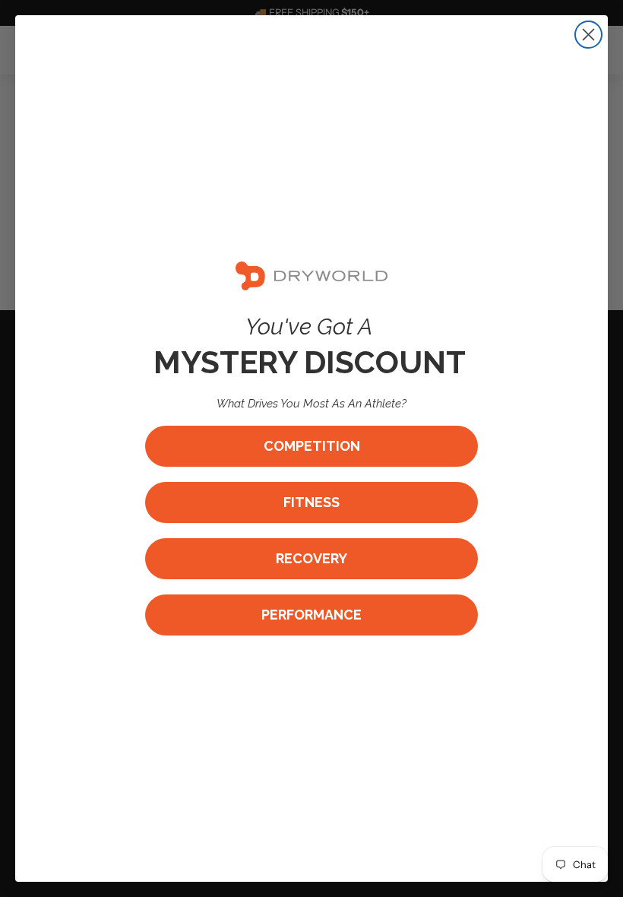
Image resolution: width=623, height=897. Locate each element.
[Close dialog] (588, 34)
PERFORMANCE (311, 615)
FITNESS (311, 502)
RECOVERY (311, 558)
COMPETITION (312, 446)
